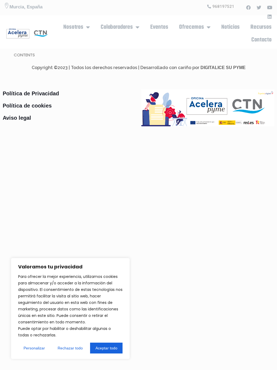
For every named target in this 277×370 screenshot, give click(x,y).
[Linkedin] (269, 16)
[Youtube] (269, 7)
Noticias (230, 27)
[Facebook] (248, 7)
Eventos (159, 27)
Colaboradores (117, 27)
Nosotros (73, 27)
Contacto (261, 39)
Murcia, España (25, 6)
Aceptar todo (106, 348)
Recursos (261, 27)
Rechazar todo (70, 348)
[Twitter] (259, 7)
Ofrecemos (191, 27)
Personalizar (34, 348)
